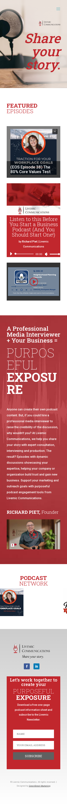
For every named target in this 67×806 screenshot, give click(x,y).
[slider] (54, 254)
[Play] (11, 254)
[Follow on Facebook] (27, 666)
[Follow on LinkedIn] (36, 666)
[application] (33, 254)
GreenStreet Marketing (39, 786)
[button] (33, 152)
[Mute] (46, 254)
